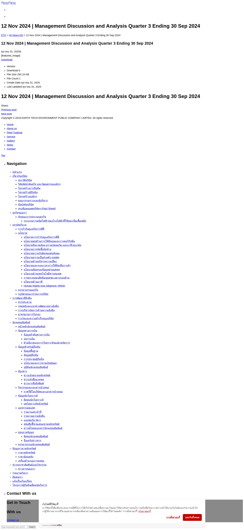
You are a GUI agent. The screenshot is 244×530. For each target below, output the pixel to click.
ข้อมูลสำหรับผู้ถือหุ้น (29, 346)
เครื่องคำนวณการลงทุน (31, 460)
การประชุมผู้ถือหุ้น (34, 359)
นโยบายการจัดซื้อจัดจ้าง (37, 249)
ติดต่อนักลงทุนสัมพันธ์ (36, 436)
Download (6, 59)
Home (10, 124)
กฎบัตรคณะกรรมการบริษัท (33, 294)
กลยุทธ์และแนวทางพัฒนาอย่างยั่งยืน (38, 306)
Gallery (11, 140)
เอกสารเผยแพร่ (26, 407)
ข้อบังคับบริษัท (26, 204)
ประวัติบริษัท (25, 180)
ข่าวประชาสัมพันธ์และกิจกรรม (29, 464)
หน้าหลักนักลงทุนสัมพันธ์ (31, 326)
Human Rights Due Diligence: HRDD (44, 285)
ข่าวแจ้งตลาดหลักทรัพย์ (37, 375)
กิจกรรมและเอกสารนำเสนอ (33, 387)
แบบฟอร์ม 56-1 (32, 420)
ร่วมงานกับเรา (20, 473)
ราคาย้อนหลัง (25, 456)
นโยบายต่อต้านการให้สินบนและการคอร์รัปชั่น (49, 241)
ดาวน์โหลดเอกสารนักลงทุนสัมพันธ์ (43, 428)
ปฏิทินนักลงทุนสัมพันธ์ (36, 367)
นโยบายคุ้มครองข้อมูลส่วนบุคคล (42, 269)
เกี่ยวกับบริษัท (19, 176)
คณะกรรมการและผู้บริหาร (33, 200)
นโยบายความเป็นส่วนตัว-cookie (41, 257)
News (10, 144)
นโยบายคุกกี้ (144, 511)
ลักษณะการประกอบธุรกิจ (32, 216)
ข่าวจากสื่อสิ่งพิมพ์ (34, 383)
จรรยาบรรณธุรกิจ (28, 290)
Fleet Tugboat (14, 132)
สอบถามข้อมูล (26, 432)
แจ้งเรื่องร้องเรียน (22, 481)
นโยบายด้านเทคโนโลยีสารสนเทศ (42, 273)
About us (12, 128)
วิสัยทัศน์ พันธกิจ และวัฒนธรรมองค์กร (39, 184)
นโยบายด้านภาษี (33, 281)
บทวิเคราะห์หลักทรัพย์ (36, 403)
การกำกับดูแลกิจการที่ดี (31, 229)
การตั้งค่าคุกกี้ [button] (173, 517)
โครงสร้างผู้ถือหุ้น (28, 192)
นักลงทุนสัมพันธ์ (21, 322)
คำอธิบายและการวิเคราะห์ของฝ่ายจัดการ (47, 342)
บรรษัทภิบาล (19, 224)
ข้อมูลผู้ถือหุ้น (31, 355)
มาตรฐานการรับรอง (29, 314)
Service (11, 136)
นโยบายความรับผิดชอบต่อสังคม (42, 253)
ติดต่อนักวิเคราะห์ (33, 399)
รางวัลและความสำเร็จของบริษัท (36, 318)
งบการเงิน (29, 338)
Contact (11, 148)
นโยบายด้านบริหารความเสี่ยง (40, 261)
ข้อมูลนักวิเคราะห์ (28, 395)
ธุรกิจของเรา (19, 212)
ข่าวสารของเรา (26, 468)
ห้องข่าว (22, 371)
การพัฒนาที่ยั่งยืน (22, 298)
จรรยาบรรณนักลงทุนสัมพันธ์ (34, 444)
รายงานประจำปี (32, 412)
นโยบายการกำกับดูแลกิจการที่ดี (41, 237)
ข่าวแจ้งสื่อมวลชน (34, 379)
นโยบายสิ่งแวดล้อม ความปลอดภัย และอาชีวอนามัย (52, 245)
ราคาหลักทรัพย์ (26, 452)
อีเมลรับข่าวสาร (32, 440)
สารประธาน (24, 302)
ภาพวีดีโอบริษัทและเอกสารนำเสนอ (43, 391)
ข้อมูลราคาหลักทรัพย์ (24, 448)
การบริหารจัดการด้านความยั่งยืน (36, 310)
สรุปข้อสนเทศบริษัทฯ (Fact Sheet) (37, 208)
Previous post (9, 109)
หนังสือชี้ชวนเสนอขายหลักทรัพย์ (41, 424)
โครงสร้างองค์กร (27, 196)
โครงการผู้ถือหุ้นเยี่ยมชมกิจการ (29, 485)
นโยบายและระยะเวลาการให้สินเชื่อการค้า (47, 265)
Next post (6, 113)
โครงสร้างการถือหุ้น (29, 188)
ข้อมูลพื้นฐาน (31, 351)
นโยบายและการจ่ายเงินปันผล (40, 363)
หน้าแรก (17, 172)
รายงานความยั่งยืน (34, 416)
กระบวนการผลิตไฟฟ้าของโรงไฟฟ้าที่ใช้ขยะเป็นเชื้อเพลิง (55, 220)
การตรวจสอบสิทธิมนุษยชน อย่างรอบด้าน (46, 277)
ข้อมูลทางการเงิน (27, 330)
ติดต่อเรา (17, 477)
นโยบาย (22, 233)
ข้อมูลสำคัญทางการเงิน (37, 334)
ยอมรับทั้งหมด (192, 517)
